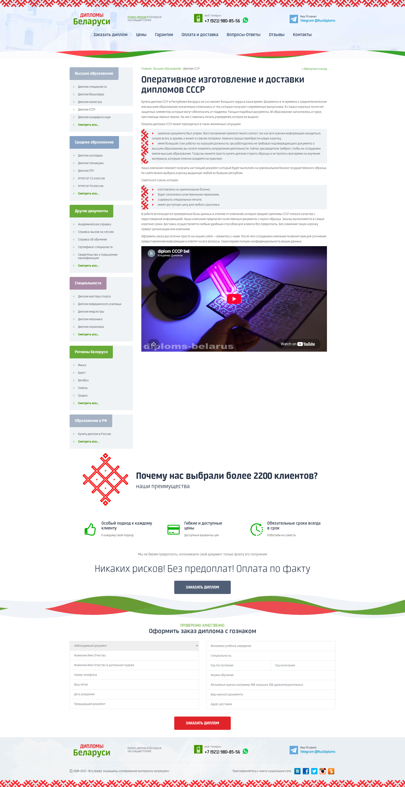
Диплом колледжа (90, 155)
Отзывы (277, 34)
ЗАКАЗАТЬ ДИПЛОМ (202, 587)
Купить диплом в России (94, 434)
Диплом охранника (91, 327)
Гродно (83, 395)
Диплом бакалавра (91, 94)
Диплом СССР (86, 109)
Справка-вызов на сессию (96, 232)
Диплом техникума (91, 163)
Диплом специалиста (92, 87)
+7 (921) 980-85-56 (222, 21)
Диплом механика (90, 319)
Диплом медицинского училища (100, 304)
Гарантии (164, 34)
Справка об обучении (92, 239)
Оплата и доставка (200, 34)
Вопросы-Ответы (244, 34)
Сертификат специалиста (95, 247)
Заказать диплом (110, 34)
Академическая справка (94, 224)
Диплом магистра (90, 102)
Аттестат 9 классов (90, 186)
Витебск (83, 380)
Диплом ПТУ (86, 171)
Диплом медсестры (91, 311)
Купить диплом (137, 17)
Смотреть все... (88, 125)
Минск (82, 365)
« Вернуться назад (314, 69)
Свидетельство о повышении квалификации (97, 256)
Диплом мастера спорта (94, 296)
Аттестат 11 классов (91, 178)
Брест (82, 373)
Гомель (83, 388)
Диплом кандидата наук (94, 117)
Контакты (302, 34)
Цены (141, 34)
